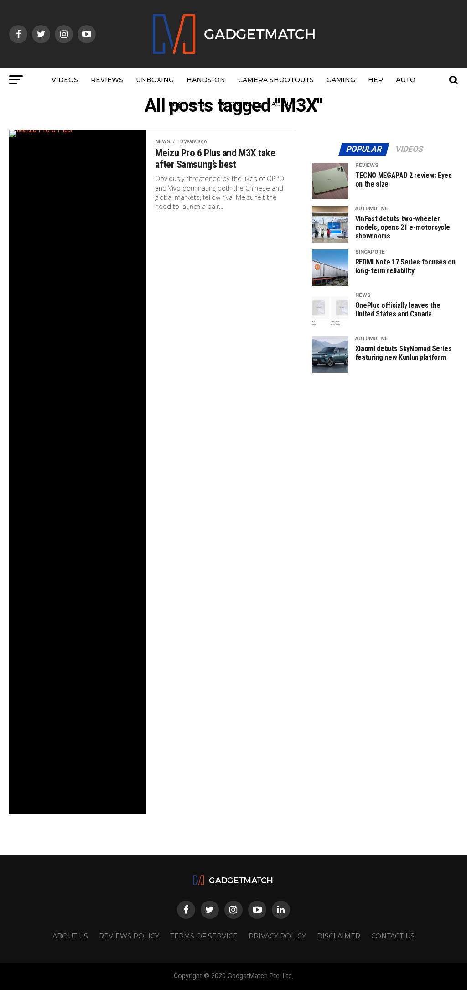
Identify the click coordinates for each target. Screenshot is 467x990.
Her (375, 80)
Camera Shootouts (276, 80)
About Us (70, 936)
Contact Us (393, 936)
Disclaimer (338, 936)
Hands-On (206, 80)
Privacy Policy (277, 936)
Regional (238, 104)
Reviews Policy (129, 936)
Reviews (107, 80)
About (283, 104)
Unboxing (155, 80)
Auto (405, 80)
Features (186, 104)
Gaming (341, 80)
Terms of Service (204, 936)
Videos (65, 80)
